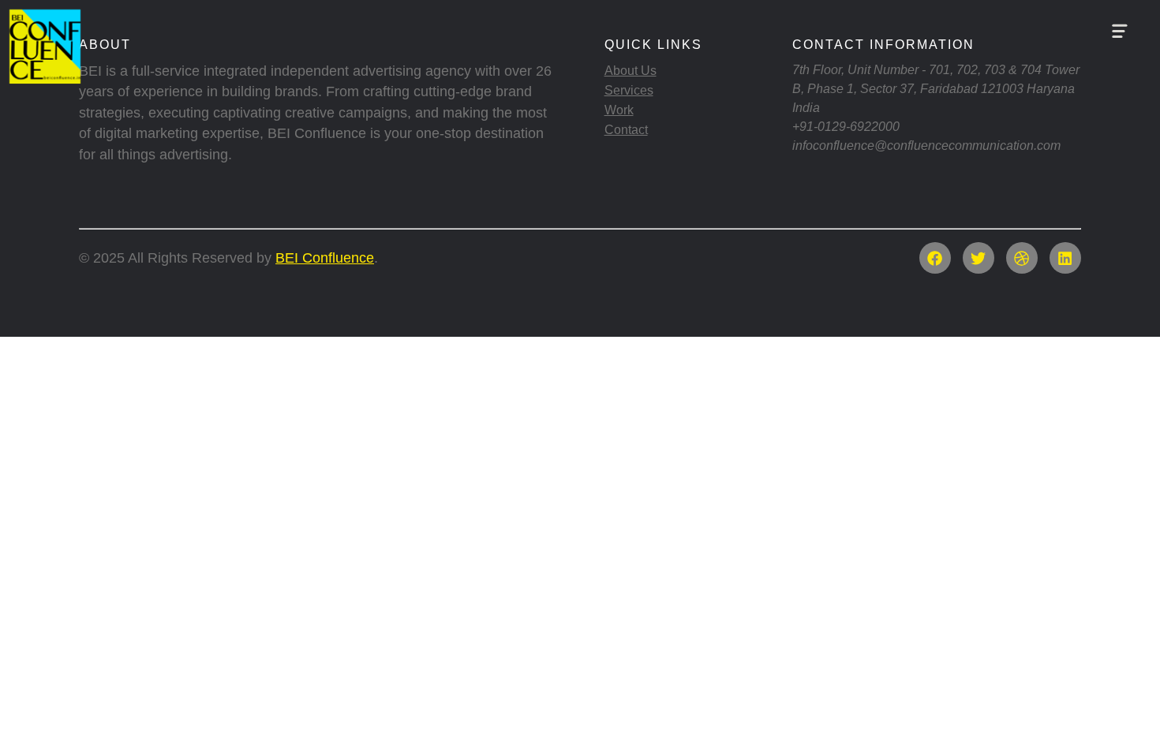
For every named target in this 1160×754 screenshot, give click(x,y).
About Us (630, 70)
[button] (1119, 31)
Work (619, 110)
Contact (626, 129)
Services (628, 90)
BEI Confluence (324, 258)
